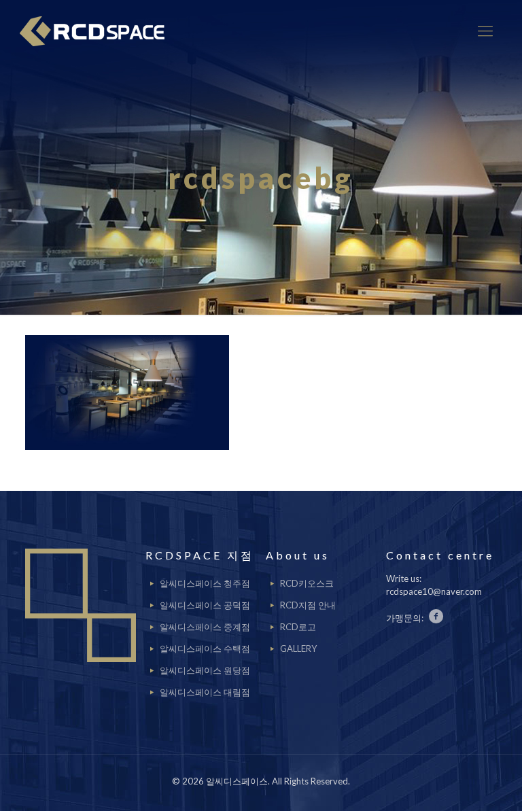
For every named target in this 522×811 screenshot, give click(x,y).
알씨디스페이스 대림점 (205, 692)
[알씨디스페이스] (97, 30)
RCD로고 (298, 626)
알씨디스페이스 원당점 (205, 670)
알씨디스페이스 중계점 (205, 626)
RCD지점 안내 (308, 605)
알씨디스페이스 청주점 (205, 583)
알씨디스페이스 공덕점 (205, 605)
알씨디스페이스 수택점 (205, 648)
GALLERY (298, 648)
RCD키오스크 (307, 583)
